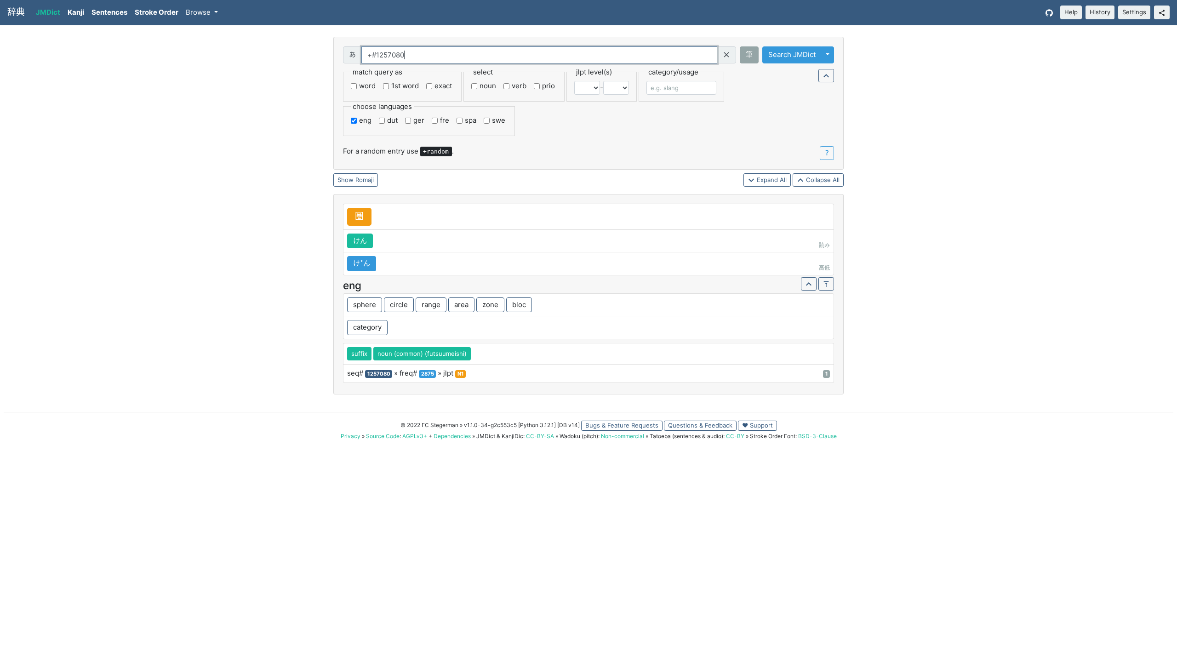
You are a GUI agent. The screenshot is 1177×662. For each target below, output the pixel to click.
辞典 (16, 12)
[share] (1162, 12)
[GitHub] (1049, 13)
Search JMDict (792, 54)
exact (443, 85)
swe (498, 120)
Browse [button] (199, 12)
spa (470, 120)
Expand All (771, 179)
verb (519, 85)
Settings (1134, 12)
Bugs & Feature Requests (621, 425)
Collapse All (822, 179)
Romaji (364, 179)
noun (488, 85)
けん (360, 240)
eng (365, 120)
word (367, 85)
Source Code (383, 436)
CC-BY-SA (540, 436)
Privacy (350, 436)
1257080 (378, 374)
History (1100, 12)
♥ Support (757, 425)
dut (392, 120)
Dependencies (452, 436)
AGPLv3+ (414, 436)
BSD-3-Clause (817, 436)
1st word (405, 85)
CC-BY (735, 436)
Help (1071, 12)
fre (444, 120)
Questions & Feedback (700, 425)
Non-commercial (622, 436)
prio (548, 85)
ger (418, 120)
